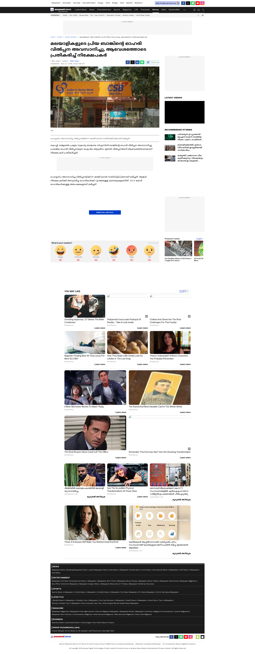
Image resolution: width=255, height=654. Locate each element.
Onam (65, 15)
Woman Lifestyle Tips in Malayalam (66, 603)
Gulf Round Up (95, 631)
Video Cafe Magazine (143, 614)
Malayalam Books (127, 611)
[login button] (195, 10)
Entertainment (104, 9)
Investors (192, 644)
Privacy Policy (99, 644)
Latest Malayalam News (98, 570)
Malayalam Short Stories (61, 614)
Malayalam (56, 3)
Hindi (122, 3)
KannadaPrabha (88, 3)
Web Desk (74, 61)
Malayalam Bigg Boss (188, 581)
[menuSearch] (203, 10)
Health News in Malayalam (136, 600)
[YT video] (198, 3)
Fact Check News (100, 623)
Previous (199, 15)
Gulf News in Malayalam (189, 570)
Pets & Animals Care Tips (91, 603)
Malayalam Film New (60, 581)
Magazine (127, 9)
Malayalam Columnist (143, 611)
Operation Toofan (113, 15)
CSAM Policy (110, 644)
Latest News (81, 9)
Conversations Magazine (82, 614)
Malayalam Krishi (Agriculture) (82, 611)
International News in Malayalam (165, 570)
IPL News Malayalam (147, 592)
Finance (111, 623)
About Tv (76, 644)
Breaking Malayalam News (77, 570)
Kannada (76, 3)
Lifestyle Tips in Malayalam (87, 600)
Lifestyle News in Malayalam (63, 600)
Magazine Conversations (163, 611)
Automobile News (72, 623)
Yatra (163, 9)
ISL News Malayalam (129, 592)
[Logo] (61, 10)
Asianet (60, 636)
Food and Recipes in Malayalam (111, 600)
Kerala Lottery (128, 15)
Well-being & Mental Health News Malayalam (121, 603)
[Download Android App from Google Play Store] (198, 637)
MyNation (139, 3)
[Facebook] (183, 3)
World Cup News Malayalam (167, 592)
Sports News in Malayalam (62, 592)
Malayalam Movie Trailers (149, 581)
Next (203, 15)
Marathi (129, 3)
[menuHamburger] (198, 10)
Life (136, 9)
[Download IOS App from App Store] (202, 637)
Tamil (107, 3)
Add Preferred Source (166, 3)
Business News (58, 623)
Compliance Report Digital (176, 644)
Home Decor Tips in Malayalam (160, 600)
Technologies (86, 623)
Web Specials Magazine (123, 614)
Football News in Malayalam (108, 592)
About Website (65, 644)
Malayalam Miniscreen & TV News (114, 584)
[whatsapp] (193, 3)
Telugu (100, 3)
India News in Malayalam (118, 570)
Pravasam (145, 9)
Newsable (67, 3)
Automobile (174, 9)
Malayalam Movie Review (127, 581)
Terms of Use (86, 644)
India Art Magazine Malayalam (107, 611)
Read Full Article (104, 212)
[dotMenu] (184, 10)
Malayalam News (58, 570)
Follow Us (155, 62)
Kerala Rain (83, 15)
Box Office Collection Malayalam (65, 584)
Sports (117, 9)
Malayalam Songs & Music (89, 584)
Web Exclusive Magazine (103, 614)
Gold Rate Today (143, 15)
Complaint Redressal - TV (154, 644)
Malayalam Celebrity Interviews (141, 584)
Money (155, 9)
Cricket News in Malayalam (85, 592)
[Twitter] (188, 3)
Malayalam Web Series (169, 581)
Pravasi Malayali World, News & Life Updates (70, 631)
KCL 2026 (73, 15)
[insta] (202, 3)
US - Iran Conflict (97, 15)
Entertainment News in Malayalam (82, 581)
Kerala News (135, 570)
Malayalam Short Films (107, 581)
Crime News (146, 570)
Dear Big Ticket (108, 631)
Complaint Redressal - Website (129, 644)
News (92, 9)
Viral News (56, 573)
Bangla (115, 3)
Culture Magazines (182, 611)
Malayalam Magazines (60, 611)
